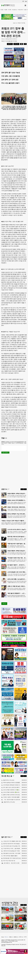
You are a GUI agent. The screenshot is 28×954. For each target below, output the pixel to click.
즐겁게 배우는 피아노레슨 (8, 780)
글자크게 (16, 43)
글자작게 (10, 43)
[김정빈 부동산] (21, 764)
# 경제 (5, 9)
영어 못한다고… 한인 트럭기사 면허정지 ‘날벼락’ (12, 863)
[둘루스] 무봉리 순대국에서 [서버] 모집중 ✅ (12, 794)
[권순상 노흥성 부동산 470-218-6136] (14, 51)
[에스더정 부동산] (20, 720)
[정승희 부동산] (20, 734)
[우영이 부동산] (14, 625)
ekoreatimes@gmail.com (6, 942)
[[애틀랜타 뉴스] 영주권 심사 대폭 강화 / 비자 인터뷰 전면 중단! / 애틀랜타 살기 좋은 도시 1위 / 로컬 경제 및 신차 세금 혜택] (21, 918)
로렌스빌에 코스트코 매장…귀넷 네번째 (11, 853)
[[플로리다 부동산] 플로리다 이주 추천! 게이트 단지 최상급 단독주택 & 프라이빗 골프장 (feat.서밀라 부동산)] (21, 909)
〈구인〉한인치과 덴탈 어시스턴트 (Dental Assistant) (12, 799)
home (14, 23)
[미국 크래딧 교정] (14, 64)
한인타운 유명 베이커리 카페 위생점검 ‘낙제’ (12, 843)
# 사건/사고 (14, 9)
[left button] (22, 489)
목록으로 (4, 603)
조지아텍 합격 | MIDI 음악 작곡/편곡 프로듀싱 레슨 (12, 785)
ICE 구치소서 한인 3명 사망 (9, 860)
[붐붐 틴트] (20, 667)
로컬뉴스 (11, 936)
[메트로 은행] (20, 681)
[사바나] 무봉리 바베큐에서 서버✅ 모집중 (12, 789)
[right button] (25, 489)
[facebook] (25, 44)
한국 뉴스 (21, 936)
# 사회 (9, 9)
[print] (21, 44)
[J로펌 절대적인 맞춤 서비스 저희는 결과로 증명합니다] (7, 720)
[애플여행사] (21, 757)
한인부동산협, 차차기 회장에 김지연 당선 (12, 858)
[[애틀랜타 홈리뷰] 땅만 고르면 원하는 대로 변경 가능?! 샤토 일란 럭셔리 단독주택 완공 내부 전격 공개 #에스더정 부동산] (7, 918)
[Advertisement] (14, 471)
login (26, 1)
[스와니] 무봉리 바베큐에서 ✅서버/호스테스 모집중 (12, 792)
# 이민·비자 (20, 9)
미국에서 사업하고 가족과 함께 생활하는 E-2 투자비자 (12, 797)
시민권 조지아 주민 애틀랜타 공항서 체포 (12, 841)
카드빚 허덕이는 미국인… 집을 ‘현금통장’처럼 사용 (12, 848)
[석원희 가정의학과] (7, 757)
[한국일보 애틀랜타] (8, 5)
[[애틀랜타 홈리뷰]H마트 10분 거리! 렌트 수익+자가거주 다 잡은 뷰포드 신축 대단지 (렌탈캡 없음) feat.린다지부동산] (7, 909)
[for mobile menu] (25, 5)
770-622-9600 (11, 941)
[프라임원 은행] (7, 667)
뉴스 (16, 22)
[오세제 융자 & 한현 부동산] (14, 613)
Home (2, 937)
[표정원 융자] (14, 58)
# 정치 (2, 9)
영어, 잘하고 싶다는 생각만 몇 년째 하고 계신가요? (12, 787)
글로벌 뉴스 (16, 936)
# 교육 (25, 9)
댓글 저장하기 (5, 452)
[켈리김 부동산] (20, 654)
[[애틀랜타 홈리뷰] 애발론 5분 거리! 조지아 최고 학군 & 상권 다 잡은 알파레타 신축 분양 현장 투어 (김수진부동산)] (7, 926)
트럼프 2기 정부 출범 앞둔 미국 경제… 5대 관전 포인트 (22, 22)
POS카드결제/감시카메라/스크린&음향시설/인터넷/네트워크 (12, 782)
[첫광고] (14, 17)
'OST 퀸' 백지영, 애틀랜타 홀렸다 (10, 855)
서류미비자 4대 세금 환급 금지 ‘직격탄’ (11, 850)
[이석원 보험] (14, 618)
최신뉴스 (6, 936)
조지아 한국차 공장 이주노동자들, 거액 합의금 (12, 846)
